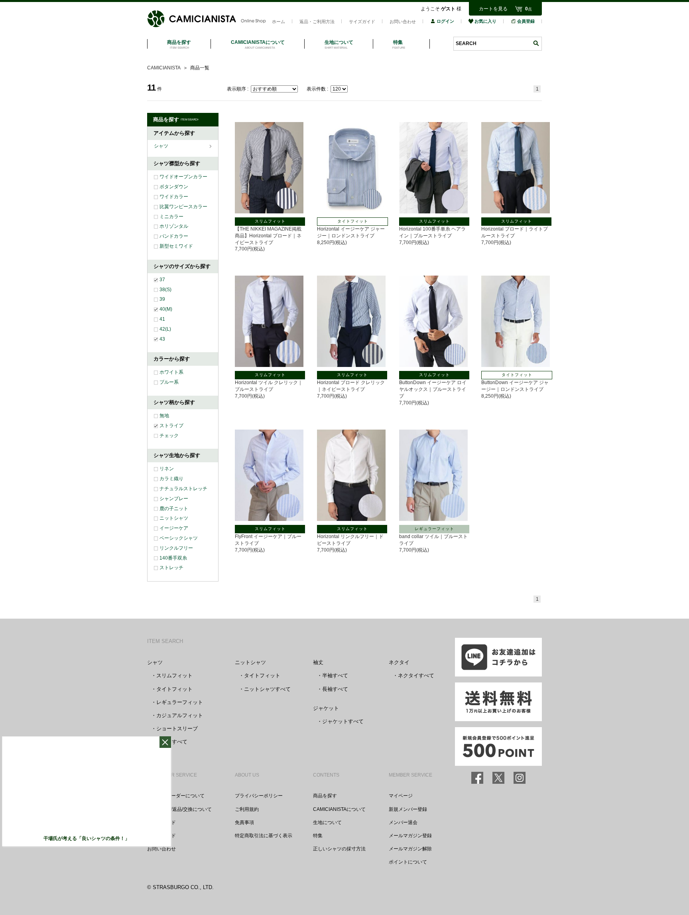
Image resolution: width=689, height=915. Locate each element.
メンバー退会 (403, 822)
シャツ (161, 146)
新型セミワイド (176, 246)
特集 (318, 835)
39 (162, 299)
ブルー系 (169, 382)
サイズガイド (362, 21)
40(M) (165, 309)
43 (162, 339)
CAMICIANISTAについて (339, 809)
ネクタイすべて (416, 675)
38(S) (165, 289)
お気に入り (485, 21)
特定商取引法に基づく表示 (263, 835)
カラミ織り (171, 478)
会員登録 (526, 21)
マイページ (401, 796)
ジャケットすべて (343, 721)
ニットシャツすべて (267, 689)
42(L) (165, 329)
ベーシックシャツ (178, 538)
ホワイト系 (171, 372)
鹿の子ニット (173, 508)
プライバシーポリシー (259, 796)
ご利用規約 (247, 809)
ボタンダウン (173, 186)
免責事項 (244, 822)
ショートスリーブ (177, 729)
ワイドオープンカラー (183, 176)
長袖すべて (335, 689)
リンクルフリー (176, 548)
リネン (166, 468)
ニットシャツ (173, 518)
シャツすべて (171, 742)
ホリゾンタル (173, 226)
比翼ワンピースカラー (183, 206)
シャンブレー (173, 498)
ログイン (445, 21)
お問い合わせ (403, 21)
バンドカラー (173, 236)
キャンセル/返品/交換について (179, 809)
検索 (536, 43)
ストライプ (171, 425)
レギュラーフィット (179, 702)
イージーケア (173, 528)
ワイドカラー (173, 196)
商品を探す (325, 796)
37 (162, 279)
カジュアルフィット (179, 715)
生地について (327, 822)
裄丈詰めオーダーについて (176, 796)
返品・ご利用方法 (317, 21)
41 (162, 319)
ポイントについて (408, 862)
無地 (164, 415)
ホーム (278, 21)
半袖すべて (335, 675)
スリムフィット (174, 675)
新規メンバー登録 (408, 809)
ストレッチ (171, 567)
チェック (169, 435)
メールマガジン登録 (410, 835)
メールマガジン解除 (410, 849)
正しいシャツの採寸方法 (339, 849)
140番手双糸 (173, 558)
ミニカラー (171, 216)
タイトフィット (174, 689)
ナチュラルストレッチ (183, 488)
